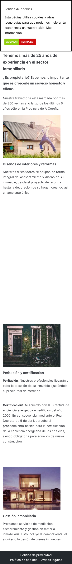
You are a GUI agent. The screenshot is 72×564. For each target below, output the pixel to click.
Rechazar (27, 41)
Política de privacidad (36, 555)
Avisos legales (51, 560)
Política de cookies (23, 560)
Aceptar (11, 41)
